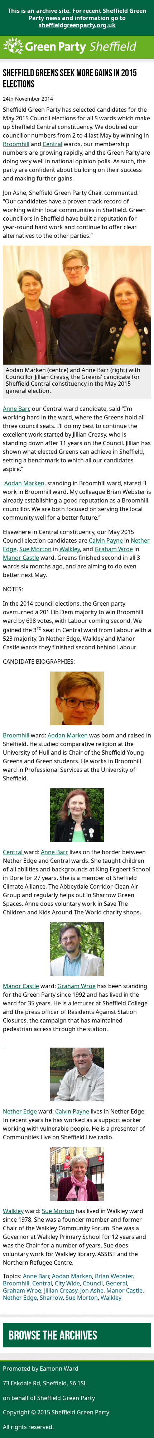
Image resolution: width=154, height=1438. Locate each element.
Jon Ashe (92, 1290)
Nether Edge (20, 1111)
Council (93, 1283)
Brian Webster (114, 1276)
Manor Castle (21, 558)
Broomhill (16, 144)
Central (52, 144)
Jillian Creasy (60, 1290)
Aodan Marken (23, 483)
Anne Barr (16, 409)
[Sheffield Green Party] (69, 55)
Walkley (69, 549)
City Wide (67, 1283)
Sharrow (51, 1298)
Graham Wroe (114, 549)
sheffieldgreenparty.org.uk (77, 25)
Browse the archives (53, 1335)
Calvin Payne (106, 540)
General (116, 1283)
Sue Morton (35, 549)
